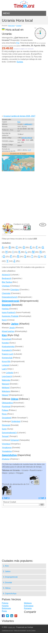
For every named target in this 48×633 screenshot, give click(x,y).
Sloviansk (6, 425)
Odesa (14, 399)
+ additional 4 (27, 124)
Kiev (19, 122)
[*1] (17, 43)
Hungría (5, 606)
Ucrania (18, 25)
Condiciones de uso (7, 630)
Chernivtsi (6, 293)
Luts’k (4, 369)
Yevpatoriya (7, 451)
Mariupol (5, 384)
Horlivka (5, 309)
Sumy (4, 429)
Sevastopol (6, 418)
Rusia (4, 611)
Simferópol (15, 421)
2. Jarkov (6, 571)
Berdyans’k (6, 278)
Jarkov (15, 323)
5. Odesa (6, 588)
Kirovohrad (6, 339)
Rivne (4, 414)
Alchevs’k (6, 275)
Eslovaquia (28, 606)
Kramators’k (7, 350)
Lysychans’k (7, 376)
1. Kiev (6, 566)
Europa (20, 62)
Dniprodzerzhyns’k (9, 297)
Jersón (12, 328)
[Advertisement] (24, 90)
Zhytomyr (6, 459)
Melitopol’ (6, 388)
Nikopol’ (5, 395)
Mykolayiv (6, 391)
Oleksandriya (7, 403)
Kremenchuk (7, 358)
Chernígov (14, 290)
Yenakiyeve (7, 448)
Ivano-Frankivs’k (8, 312)
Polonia (5, 603)
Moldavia (28, 603)
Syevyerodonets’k (9, 433)
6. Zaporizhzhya (9, 594)
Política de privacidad (20, 630)
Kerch (4, 320)
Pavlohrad (6, 406)
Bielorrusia (6, 608)
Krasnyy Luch (7, 354)
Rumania (28, 608)
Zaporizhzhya (9, 455)
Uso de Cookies (31, 630)
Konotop (5, 343)
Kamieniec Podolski (10, 316)
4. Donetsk (7, 583)
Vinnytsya (6, 444)
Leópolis (9, 373)
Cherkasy (6, 286)
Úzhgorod (14, 440)
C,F (29, 150)
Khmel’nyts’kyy (8, 331)
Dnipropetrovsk (10, 301)
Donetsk (6, 305)
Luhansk (5, 365)
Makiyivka (6, 380)
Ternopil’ (5, 436)
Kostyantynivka (8, 347)
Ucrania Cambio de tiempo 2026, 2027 (19, 116)
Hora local (11, 25)
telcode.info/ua (27, 138)
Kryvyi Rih (6, 361)
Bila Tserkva (7, 282)
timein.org (11, 627)
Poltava (5, 410)
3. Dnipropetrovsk (10, 577)
